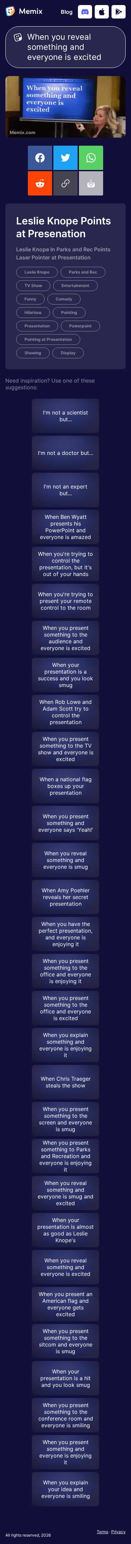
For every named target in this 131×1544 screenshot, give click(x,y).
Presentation (37, 325)
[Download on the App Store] (102, 12)
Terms (102, 1531)
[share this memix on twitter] (65, 158)
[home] (23, 11)
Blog (67, 11)
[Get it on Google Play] (119, 12)
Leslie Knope (37, 272)
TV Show (33, 285)
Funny (30, 298)
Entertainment (75, 285)
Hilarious (33, 312)
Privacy (118, 1531)
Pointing (69, 312)
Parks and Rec (83, 272)
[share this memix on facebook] (40, 158)
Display (68, 352)
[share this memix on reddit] (40, 183)
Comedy (64, 298)
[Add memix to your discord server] (85, 12)
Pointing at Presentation (48, 339)
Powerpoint (80, 325)
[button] (65, 183)
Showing (33, 352)
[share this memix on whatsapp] (91, 158)
